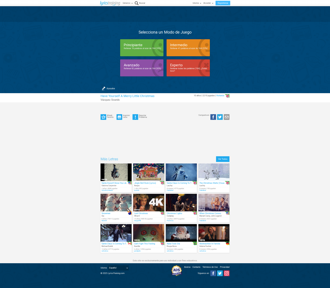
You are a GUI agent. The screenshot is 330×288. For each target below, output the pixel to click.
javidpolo (137, 251)
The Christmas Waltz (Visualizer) (214, 183)
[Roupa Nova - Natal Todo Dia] (181, 233)
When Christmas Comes (210, 213)
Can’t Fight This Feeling (144, 243)
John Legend (216, 216)
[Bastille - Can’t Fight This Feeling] (148, 233)
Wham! (137, 216)
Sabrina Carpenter (109, 186)
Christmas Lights (174, 213)
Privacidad (224, 267)
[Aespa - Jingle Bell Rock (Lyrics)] (148, 172)
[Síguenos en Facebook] (213, 273)
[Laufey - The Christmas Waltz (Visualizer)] (213, 172)
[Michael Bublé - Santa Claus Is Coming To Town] (116, 233)
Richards (220, 95)
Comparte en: (204, 115)
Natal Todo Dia (173, 243)
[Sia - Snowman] (116, 202)
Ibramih (104, 221)
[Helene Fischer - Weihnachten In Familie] (213, 233)
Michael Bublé (107, 246)
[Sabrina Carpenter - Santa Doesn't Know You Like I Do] (116, 172)
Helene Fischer (205, 246)
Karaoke (111, 88)
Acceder (207, 3)
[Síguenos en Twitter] (220, 273)
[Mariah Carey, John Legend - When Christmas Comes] (213, 202)
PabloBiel (170, 190)
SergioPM (137, 221)
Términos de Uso (210, 267)
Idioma (196, 3)
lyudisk (136, 190)
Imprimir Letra (126, 116)
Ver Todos (222, 159)
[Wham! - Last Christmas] (148, 202)
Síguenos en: (203, 273)
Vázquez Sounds (110, 99)
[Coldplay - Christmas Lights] (181, 202)
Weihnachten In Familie (209, 243)
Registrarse (223, 3)
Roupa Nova (172, 246)
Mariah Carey (204, 216)
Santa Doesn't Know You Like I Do (117, 183)
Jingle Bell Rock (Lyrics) (145, 183)
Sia (103, 216)
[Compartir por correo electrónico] (226, 117)
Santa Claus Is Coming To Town (181, 183)
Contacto (196, 267)
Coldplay (170, 216)
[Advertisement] (165, 14)
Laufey (169, 186)
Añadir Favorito (110, 116)
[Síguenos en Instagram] (226, 273)
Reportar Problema (143, 116)
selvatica (105, 251)
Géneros (126, 3)
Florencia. (170, 221)
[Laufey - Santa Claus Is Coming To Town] (181, 172)
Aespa (136, 186)
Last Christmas (141, 213)
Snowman (106, 213)
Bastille (137, 246)
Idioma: (104, 268)
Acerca (187, 267)
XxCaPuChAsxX (107, 190)
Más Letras (109, 159)
